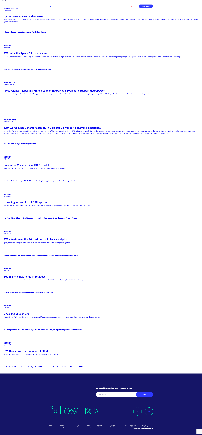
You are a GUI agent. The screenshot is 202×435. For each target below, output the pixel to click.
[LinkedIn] (149, 411)
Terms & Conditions (113, 426)
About (102, 6)
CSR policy (89, 426)
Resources (91, 6)
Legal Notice (51, 426)
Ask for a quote (146, 6)
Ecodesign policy (100, 426)
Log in (125, 6)
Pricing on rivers (114, 6)
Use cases (79, 6)
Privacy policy (78, 426)
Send (144, 394)
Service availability (145, 426)
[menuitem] (131, 6)
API (126, 426)
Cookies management (63, 426)
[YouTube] (138, 411)
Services (68, 6)
